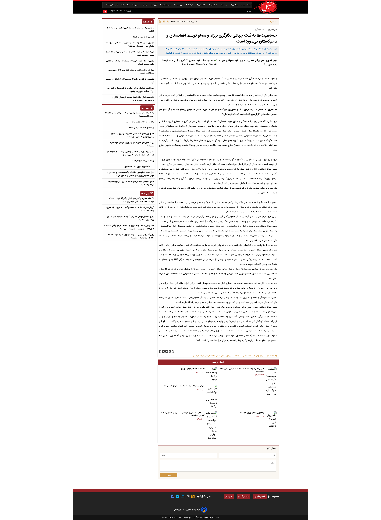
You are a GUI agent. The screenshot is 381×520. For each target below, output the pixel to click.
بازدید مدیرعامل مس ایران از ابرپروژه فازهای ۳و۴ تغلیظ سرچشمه (132, 144)
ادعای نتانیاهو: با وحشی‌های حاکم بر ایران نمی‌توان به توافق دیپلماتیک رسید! (130, 183)
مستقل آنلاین (243, 496)
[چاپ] (160, 22)
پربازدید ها (145, 193)
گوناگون (145, 5)
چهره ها (154, 5)
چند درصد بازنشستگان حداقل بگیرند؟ (139, 122)
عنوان (249, 11)
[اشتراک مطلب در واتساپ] (173, 351)
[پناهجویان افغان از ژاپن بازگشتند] (271, 419)
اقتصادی (201, 5)
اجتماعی (213, 5)
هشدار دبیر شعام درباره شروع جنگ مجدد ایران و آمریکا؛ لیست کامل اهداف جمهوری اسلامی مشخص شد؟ (129, 227)
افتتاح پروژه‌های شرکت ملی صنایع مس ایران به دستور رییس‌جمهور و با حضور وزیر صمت (132, 135)
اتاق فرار (229, 496)
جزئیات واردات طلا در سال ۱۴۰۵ (141, 127)
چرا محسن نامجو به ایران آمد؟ (142, 160)
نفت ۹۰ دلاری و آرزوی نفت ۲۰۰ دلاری (139, 166)
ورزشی (179, 5)
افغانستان (270, 355)
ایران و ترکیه (259, 355)
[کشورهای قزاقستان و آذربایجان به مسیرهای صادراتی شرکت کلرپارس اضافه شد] (211, 425)
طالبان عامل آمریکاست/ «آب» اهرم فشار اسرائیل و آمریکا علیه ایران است (242, 370)
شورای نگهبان (259, 496)
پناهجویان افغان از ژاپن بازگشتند (252, 412)
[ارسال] (163, 22)
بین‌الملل (223, 5)
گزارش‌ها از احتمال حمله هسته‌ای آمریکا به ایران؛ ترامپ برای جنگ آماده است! (130, 209)
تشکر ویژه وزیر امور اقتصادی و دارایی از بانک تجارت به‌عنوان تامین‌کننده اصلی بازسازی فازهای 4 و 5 (130, 153)
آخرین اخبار (145, 108)
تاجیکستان (246, 355)
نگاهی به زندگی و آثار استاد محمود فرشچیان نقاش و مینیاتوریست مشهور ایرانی (133, 99)
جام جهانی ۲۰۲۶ (112, 5)
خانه (276, 21)
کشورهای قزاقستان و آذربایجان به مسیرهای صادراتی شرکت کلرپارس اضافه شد (182, 414)
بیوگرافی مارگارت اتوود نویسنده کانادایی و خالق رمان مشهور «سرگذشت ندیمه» (131, 71)
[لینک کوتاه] (167, 22)
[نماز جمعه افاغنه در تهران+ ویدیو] (211, 374)
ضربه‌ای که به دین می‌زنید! (143, 37)
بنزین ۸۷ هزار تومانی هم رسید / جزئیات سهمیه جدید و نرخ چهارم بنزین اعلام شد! (130, 218)
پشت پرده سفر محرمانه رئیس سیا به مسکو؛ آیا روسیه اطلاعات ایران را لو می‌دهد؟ (129, 114)
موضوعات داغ (273, 496)
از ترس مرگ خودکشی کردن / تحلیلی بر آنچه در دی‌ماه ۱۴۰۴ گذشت (130, 29)
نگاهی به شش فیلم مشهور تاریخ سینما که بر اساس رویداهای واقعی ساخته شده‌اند (130, 62)
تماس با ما (125, 5)
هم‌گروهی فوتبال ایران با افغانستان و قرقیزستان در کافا (184, 385)
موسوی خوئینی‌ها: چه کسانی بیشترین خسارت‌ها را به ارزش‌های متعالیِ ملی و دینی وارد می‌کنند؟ (129, 44)
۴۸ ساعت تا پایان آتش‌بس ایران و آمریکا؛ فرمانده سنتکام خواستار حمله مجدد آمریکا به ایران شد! (131, 200)
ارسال (168, 475)
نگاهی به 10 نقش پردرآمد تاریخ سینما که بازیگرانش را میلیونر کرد (130, 80)
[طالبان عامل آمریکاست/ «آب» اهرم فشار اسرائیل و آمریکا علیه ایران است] (271, 381)
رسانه (237, 355)
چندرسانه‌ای (167, 5)
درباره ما (135, 5)
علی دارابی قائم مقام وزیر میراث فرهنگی (208, 355)
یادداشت (146, 22)
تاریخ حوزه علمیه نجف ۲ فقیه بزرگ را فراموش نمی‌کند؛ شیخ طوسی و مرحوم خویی (130, 53)
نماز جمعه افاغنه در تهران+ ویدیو (192, 368)
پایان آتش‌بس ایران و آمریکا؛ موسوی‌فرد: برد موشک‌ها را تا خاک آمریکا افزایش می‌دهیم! (131, 236)
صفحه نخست (246, 5)
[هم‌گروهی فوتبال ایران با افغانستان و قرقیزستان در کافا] (211, 396)
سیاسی (235, 5)
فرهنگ (190, 5)
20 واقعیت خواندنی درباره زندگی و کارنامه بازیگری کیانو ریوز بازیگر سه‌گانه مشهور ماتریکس (130, 90)
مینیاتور (229, 355)
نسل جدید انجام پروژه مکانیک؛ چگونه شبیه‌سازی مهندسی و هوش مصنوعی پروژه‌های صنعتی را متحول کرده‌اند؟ (130, 174)
